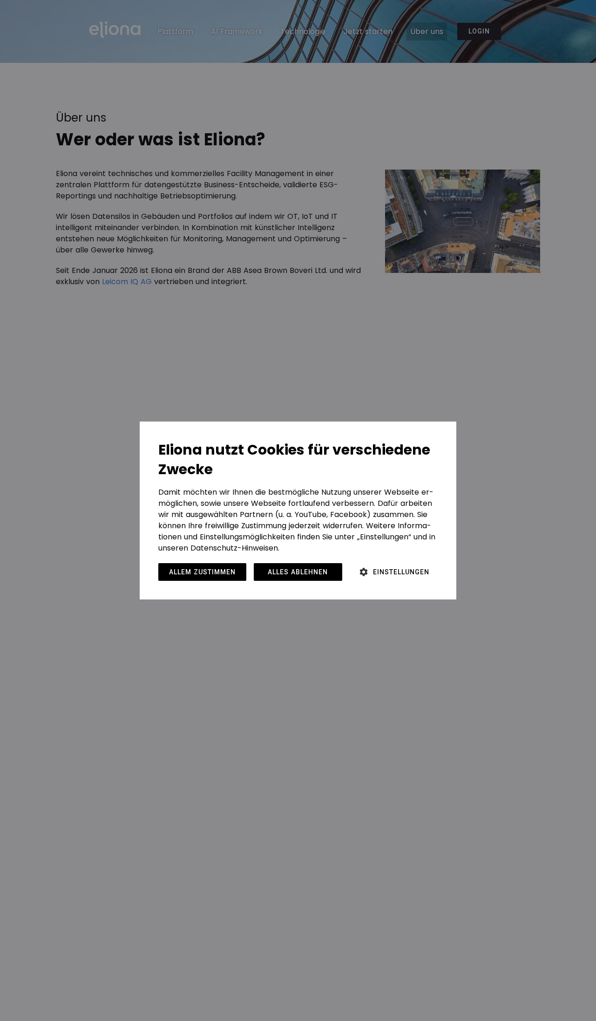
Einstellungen (401, 572)
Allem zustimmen (202, 572)
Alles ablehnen (298, 572)
